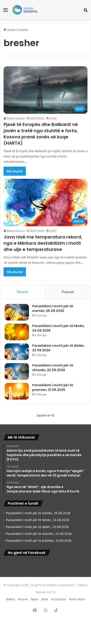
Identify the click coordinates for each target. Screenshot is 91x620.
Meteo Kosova (16, 118)
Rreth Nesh (77, 599)
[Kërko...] (85, 11)
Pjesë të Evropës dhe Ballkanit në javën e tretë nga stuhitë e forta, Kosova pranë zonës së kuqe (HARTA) (41, 133)
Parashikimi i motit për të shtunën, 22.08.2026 (52, 367)
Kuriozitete (58, 599)
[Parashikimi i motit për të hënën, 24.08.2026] (17, 332)
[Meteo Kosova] (25, 9)
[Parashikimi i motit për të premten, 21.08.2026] (17, 391)
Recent (22, 292)
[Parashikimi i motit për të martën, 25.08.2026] (17, 312)
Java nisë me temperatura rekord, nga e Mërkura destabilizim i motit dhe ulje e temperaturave (43, 243)
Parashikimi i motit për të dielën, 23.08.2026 (37, 527)
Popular (68, 292)
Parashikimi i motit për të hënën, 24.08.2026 (37, 520)
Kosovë (23, 599)
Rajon (34, 599)
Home (10, 29)
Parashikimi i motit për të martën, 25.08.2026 (52, 308)
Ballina (10, 599)
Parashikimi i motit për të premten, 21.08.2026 (52, 387)
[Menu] (5, 11)
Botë (45, 599)
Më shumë (15, 171)
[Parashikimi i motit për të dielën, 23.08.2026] (17, 351)
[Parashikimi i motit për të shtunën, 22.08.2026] (17, 371)
